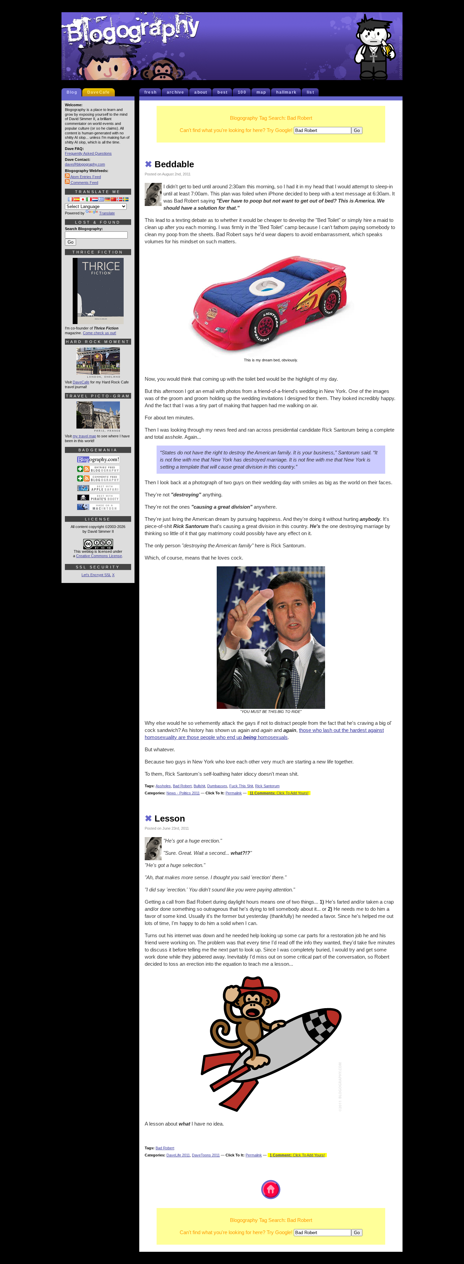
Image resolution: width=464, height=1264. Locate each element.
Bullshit (199, 786)
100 (242, 92)
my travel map (84, 436)
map (261, 92)
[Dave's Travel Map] (98, 429)
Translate (107, 213)
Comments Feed (84, 183)
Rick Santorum (267, 786)
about (200, 92)
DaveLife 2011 (178, 1155)
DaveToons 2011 (206, 1155)
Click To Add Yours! (279, 793)
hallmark (286, 92)
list (310, 92)
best (222, 92)
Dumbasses (217, 786)
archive (175, 92)
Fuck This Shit (241, 786)
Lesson (165, 818)
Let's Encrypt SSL (96, 575)
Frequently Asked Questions (88, 153)
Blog (72, 92)
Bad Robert (182, 786)
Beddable (169, 164)
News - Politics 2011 (183, 793)
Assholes (163, 786)
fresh (150, 92)
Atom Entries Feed (85, 177)
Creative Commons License (99, 556)
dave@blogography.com (85, 164)
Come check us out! (99, 333)
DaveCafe (98, 92)
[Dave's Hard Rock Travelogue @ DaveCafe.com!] (98, 375)
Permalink (234, 793)
